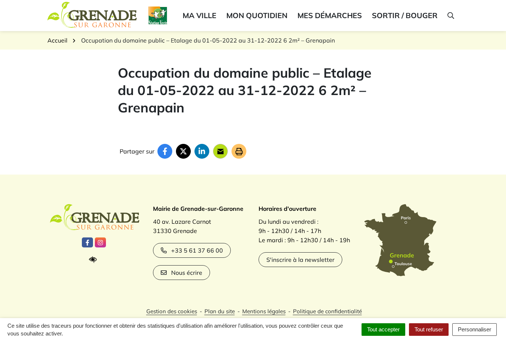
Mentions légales (264, 311)
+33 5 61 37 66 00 (197, 250)
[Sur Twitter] (183, 151)
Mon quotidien (256, 15)
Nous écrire (186, 272)
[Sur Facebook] (164, 151)
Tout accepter (383, 329)
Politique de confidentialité (327, 311)
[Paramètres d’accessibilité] (95, 260)
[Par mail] (220, 151)
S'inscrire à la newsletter (300, 259)
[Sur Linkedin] (201, 151)
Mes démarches (329, 15)
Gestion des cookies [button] (171, 311)
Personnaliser (474, 329)
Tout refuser (429, 329)
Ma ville (199, 15)
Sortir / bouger (404, 15)
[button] (450, 16)
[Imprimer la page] (239, 151)
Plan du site (219, 311)
